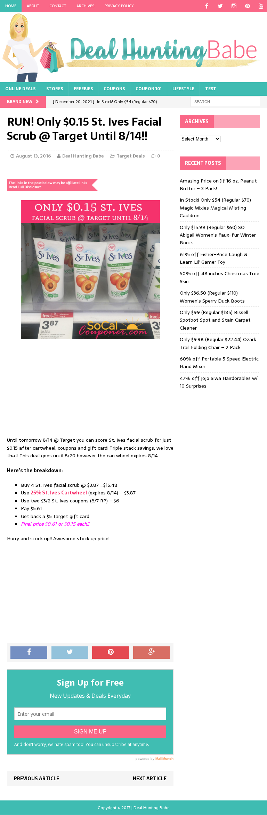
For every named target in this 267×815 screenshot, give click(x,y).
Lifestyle (183, 88)
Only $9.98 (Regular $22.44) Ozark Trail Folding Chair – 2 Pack (218, 343)
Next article (150, 778)
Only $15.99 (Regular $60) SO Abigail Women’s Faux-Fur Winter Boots (218, 235)
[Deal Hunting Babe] (133, 47)
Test (210, 88)
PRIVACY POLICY (119, 6)
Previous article (36, 778)
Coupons (114, 88)
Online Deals (20, 88)
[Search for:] (225, 101)
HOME (10, 6)
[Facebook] (207, 6)
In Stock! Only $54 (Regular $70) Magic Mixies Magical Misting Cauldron (215, 207)
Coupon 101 (149, 88)
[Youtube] (261, 6)
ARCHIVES (85, 6)
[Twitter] (220, 6)
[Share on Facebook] (28, 652)
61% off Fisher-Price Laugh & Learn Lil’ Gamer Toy (213, 258)
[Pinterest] (247, 6)
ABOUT (33, 6)
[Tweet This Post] (69, 652)
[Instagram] (234, 6)
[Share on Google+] (151, 652)
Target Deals (130, 156)
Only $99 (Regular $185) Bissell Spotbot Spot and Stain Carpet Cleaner (215, 320)
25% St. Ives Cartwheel (59, 492)
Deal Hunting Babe (83, 156)
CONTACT (57, 6)
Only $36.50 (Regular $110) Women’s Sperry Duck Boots (212, 296)
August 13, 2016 (33, 156)
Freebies (83, 88)
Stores (54, 88)
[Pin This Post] (110, 652)
